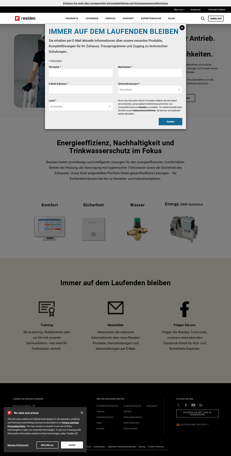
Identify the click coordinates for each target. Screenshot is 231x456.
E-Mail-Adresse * (58, 83)
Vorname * (55, 66)
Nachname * (125, 66)
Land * (52, 100)
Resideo (143, 107)
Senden (170, 121)
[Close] (182, 27)
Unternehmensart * (129, 83)
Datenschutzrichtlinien (144, 110)
